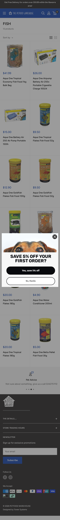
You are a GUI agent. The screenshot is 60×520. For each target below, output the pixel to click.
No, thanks (31, 281)
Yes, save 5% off (30, 270)
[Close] (54, 236)
